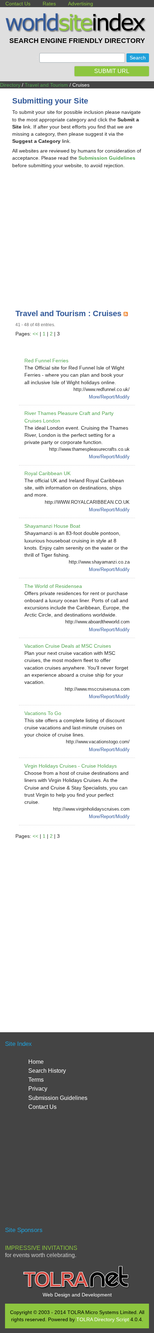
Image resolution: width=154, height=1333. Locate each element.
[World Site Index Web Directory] (77, 30)
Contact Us (17, 3)
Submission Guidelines (57, 1098)
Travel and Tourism (46, 85)
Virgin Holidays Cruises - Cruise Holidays (70, 766)
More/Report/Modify (109, 397)
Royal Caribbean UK (47, 473)
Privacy (37, 1089)
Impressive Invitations (41, 1248)
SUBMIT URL (111, 71)
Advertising (80, 3)
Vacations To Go (42, 713)
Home (36, 1062)
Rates (49, 3)
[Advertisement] (77, 231)
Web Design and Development (77, 1295)
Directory (10, 85)
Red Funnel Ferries (46, 360)
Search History (47, 1071)
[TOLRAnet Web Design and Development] (77, 1287)
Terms (36, 1080)
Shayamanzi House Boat (52, 526)
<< (35, 334)
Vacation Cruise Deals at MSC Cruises (67, 646)
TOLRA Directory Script (102, 1319)
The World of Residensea (53, 586)
